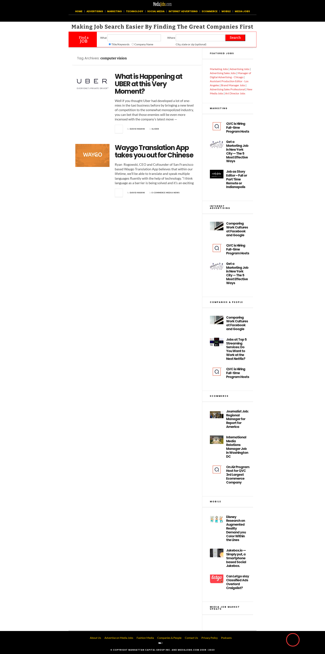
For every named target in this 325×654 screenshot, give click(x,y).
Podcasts (226, 637)
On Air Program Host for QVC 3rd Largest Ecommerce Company (237, 475)
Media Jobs (242, 11)
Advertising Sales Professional (227, 89)
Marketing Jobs (219, 69)
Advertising (94, 11)
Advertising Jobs (239, 69)
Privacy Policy (209, 637)
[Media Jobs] (162, 4)
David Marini (137, 129)
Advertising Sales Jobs (223, 73)
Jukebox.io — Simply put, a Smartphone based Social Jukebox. (236, 558)
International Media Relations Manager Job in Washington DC (237, 447)
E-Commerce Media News (166, 192)
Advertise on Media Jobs (118, 637)
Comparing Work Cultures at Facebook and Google (237, 229)
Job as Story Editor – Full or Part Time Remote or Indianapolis (236, 179)
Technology (134, 11)
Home (78, 11)
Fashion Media (145, 637)
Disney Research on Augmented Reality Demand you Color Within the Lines (236, 528)
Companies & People (169, 637)
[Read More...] (119, 129)
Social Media (156, 11)
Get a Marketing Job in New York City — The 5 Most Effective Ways (237, 151)
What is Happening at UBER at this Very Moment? (148, 84)
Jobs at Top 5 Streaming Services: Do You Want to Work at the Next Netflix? (236, 349)
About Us (95, 637)
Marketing (114, 11)
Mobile (226, 11)
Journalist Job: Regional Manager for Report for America (237, 419)
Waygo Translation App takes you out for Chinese (154, 151)
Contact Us (191, 637)
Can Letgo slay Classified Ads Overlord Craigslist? (237, 582)
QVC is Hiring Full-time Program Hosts (237, 127)
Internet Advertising (183, 11)
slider (155, 129)
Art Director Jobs (235, 93)
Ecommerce (210, 11)
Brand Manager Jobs (233, 85)
